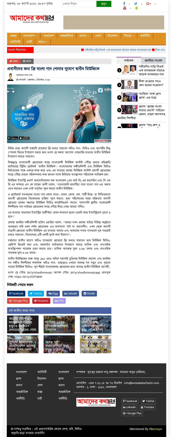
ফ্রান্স (18, 378)
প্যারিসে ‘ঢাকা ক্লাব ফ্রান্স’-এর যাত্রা (150, 95)
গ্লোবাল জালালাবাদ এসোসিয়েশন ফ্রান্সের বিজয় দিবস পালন (22, 346)
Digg (55, 293)
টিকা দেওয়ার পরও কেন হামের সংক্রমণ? (151, 83)
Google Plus (20, 301)
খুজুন (104, 4)
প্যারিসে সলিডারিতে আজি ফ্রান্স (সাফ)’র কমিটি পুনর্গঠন (94, 346)
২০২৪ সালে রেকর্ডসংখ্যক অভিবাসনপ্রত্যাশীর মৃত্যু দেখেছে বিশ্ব (93, 324)
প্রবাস (83, 36)
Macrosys (155, 429)
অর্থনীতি (145, 36)
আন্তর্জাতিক (66, 36)
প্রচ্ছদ (13, 36)
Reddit (90, 293)
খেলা (98, 36)
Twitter (37, 293)
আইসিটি (15, 42)
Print (60, 301)
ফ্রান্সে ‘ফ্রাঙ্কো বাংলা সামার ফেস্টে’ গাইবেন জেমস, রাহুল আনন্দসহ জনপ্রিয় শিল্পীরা (141, 112)
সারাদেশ (48, 36)
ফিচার (128, 36)
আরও (42, 42)
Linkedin (72, 293)
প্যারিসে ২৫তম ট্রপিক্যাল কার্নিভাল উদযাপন (56, 326)
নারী (29, 42)
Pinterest (42, 301)
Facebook (17, 293)
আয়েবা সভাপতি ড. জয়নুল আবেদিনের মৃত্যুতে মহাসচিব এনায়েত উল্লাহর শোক (22, 324)
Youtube (148, 407)
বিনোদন (112, 36)
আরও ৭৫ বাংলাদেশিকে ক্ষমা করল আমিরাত (56, 346)
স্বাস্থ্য (39, 392)
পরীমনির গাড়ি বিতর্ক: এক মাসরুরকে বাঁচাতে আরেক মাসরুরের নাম (112, 50)
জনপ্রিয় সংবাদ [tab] (153, 60)
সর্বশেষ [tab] (128, 60)
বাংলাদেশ (29, 36)
